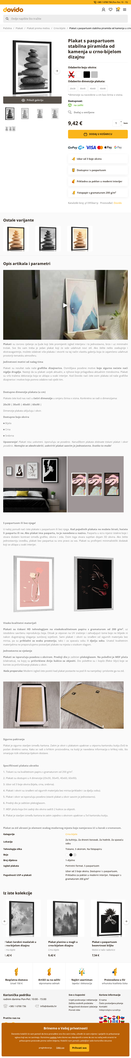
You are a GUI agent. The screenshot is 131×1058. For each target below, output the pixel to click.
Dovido (118, 202)
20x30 (72, 88)
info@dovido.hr (48, 1006)
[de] (105, 1021)
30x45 (82, 88)
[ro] (118, 1017)
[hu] (105, 1017)
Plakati (19, 28)
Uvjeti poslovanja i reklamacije (83, 999)
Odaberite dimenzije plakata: (87, 81)
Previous (5, 921)
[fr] (118, 1021)
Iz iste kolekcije (17, 893)
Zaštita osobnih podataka (81, 1003)
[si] (122, 1017)
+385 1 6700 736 (17, 1006)
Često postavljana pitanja (111, 1003)
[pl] (101, 1021)
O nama (103, 999)
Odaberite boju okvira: (82, 67)
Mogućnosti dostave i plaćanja (83, 1006)
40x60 (93, 88)
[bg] (122, 1021)
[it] (110, 1021)
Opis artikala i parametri (26, 263)
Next (57, 71)
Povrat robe (74, 1009)
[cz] (110, 1017)
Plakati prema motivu (38, 28)
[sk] (101, 1017)
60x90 (103, 88)
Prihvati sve (79, 1047)
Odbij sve (60, 1047)
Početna (7, 28)
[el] (114, 1021)
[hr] (114, 1017)
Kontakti (103, 1006)
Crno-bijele (60, 28)
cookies (53, 1037)
